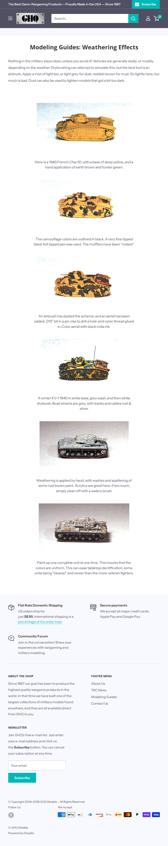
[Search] (133, 18)
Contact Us (99, 703)
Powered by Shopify (21, 833)
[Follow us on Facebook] (11, 815)
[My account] (148, 18)
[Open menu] (10, 18)
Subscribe (149, 4)
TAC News (99, 690)
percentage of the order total (40, 622)
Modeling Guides (104, 697)
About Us (98, 683)
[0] (156, 18)
